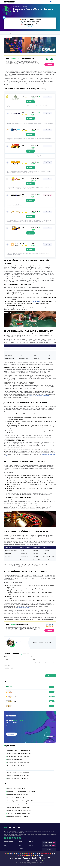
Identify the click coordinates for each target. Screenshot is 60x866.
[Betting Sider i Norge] (38, 853)
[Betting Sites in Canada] (16, 853)
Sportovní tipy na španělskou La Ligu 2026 (17, 816)
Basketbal (21, 848)
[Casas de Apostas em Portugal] (25, 855)
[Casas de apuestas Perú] (23, 855)
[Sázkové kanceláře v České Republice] (31, 855)
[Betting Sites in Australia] (12, 853)
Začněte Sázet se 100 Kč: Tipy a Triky (16, 797)
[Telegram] (5, 838)
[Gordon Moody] (34, 858)
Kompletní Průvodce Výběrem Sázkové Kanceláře (19, 810)
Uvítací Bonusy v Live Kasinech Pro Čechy (17, 778)
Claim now (49, 64)
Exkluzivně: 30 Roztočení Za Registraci (16, 769)
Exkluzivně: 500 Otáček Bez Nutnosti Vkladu (18, 756)
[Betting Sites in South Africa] (25, 853)
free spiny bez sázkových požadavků (39, 395)
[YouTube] (17, 838)
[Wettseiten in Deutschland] (44, 853)
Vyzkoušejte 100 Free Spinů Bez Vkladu (17, 765)
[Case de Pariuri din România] (33, 855)
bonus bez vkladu (35, 301)
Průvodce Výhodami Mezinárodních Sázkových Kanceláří (21, 791)
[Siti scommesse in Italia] (27, 853)
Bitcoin (5, 845)
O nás (35, 860)
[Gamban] (42, 858)
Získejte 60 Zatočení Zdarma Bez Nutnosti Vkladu (19, 753)
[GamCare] (26, 858)
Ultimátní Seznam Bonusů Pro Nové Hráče (18, 794)
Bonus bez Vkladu (32, 844)
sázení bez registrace (23, 607)
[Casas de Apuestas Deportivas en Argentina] (55, 853)
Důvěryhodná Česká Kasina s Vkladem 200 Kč (18, 762)
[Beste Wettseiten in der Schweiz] (48, 853)
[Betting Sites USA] (10, 853)
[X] (7, 838)
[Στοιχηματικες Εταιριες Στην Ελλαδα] (40, 855)
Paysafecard (6, 847)
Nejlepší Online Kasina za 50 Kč (15, 759)
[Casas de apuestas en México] (53, 853)
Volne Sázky (31, 845)
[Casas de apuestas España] (50, 853)
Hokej (20, 847)
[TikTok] (20, 838)
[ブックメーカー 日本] (42, 855)
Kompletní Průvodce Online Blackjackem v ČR (18, 750)
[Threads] (15, 838)
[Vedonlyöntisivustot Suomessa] (33, 853)
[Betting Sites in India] (14, 853)
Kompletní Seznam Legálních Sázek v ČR (17, 804)
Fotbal (20, 845)
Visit (51, 687)
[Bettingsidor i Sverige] (36, 853)
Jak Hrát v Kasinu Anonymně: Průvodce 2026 (18, 772)
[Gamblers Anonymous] (49, 858)
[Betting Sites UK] (6, 853)
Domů (14, 6)
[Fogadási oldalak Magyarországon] (36, 855)
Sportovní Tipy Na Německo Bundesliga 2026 (18, 813)
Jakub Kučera (20, 642)
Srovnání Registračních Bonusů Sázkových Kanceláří (20, 801)
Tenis (20, 844)
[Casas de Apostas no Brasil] (27, 855)
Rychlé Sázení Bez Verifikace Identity (16, 788)
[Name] (55, 2)
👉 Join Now (30, 27)
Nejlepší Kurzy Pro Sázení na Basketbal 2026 (18, 807)
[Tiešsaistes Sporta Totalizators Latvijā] (38, 855)
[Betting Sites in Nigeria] (23, 853)
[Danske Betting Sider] (40, 853)
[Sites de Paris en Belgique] (31, 853)
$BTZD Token (30, 860)
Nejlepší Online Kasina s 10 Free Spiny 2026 (18, 775)
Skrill (5, 844)
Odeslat (50, 676)
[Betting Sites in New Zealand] (19, 853)
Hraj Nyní (29, 101)
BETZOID (47, 195)
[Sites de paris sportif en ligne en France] (29, 853)
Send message (26, 653)
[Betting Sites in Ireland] (8, 853)
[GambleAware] (15, 858)
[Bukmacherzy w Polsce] (29, 855)
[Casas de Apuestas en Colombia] (21, 855)
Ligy (18, 860)
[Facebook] (10, 838)
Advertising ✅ (40, 860)
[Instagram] (12, 838)
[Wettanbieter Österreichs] (46, 853)
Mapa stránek (23, 860)
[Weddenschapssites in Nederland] (42, 853)
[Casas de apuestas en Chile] (19, 855)
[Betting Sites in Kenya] (21, 853)
